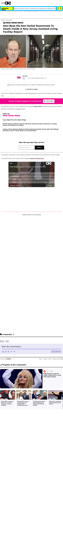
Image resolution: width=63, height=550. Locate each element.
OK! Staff (25, 76)
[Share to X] (26, 85)
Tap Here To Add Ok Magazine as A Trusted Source (25, 101)
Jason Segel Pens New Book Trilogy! (14, 120)
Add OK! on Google (32, 89)
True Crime (9, 20)
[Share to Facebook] (16, 85)
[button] (3, 3)
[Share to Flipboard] (37, 85)
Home (2, 20)
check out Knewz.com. (37, 158)
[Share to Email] (49, 85)
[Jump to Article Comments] (9, 85)
